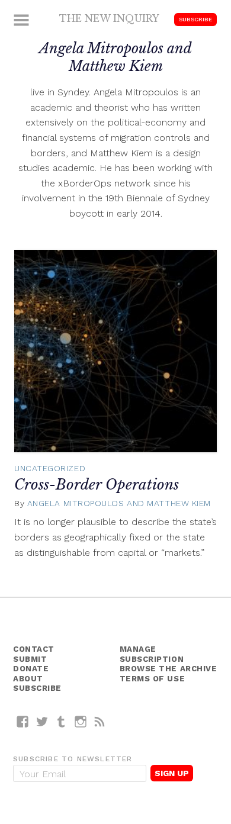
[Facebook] (23, 721)
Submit (30, 659)
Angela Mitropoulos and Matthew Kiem (119, 503)
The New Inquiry (109, 18)
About (28, 678)
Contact (33, 649)
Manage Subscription (152, 654)
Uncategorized (49, 468)
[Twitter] (42, 721)
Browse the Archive (168, 668)
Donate (31, 668)
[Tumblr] (61, 721)
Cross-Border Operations (96, 484)
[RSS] (100, 721)
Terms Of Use (152, 678)
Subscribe (195, 19)
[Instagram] (81, 721)
